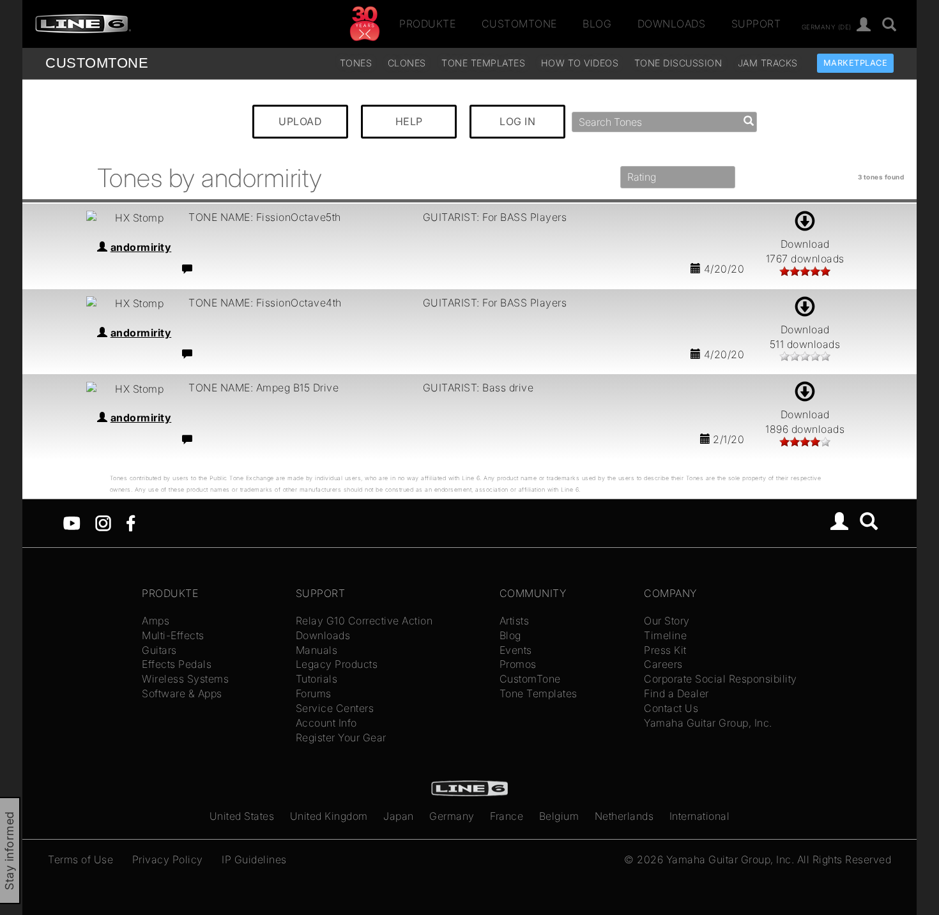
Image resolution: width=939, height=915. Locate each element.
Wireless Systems (185, 678)
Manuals (317, 650)
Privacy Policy (167, 859)
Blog (597, 23)
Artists (515, 620)
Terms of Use (80, 859)
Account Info (326, 722)
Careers (663, 664)
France (506, 816)
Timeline (665, 635)
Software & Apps (182, 693)
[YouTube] (71, 522)
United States (242, 816)
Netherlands (624, 816)
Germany (452, 816)
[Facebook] (130, 522)
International (699, 816)
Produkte (427, 23)
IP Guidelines (254, 859)
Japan (398, 816)
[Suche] (889, 25)
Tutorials (317, 678)
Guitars (159, 650)
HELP (409, 121)
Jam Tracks (768, 62)
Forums (314, 693)
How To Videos (580, 62)
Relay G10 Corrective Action (364, 620)
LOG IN (517, 121)
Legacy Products (337, 664)
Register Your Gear (341, 737)
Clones (407, 62)
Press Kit (665, 650)
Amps (155, 620)
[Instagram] (103, 522)
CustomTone (519, 23)
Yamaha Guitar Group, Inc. (708, 722)
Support (756, 23)
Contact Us (671, 708)
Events (516, 650)
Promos (518, 664)
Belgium (559, 816)
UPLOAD (300, 121)
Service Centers (335, 708)
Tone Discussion (678, 62)
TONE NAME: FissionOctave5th (264, 217)
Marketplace (855, 63)
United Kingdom (329, 816)
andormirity (141, 247)
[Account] (864, 25)
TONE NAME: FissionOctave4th (265, 302)
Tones (356, 62)
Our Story (667, 620)
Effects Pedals (176, 664)
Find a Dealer (676, 693)
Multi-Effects (173, 635)
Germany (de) (826, 26)
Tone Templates (483, 62)
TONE (96, 63)
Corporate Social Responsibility (720, 678)
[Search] (869, 523)
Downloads (671, 23)
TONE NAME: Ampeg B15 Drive (263, 387)
